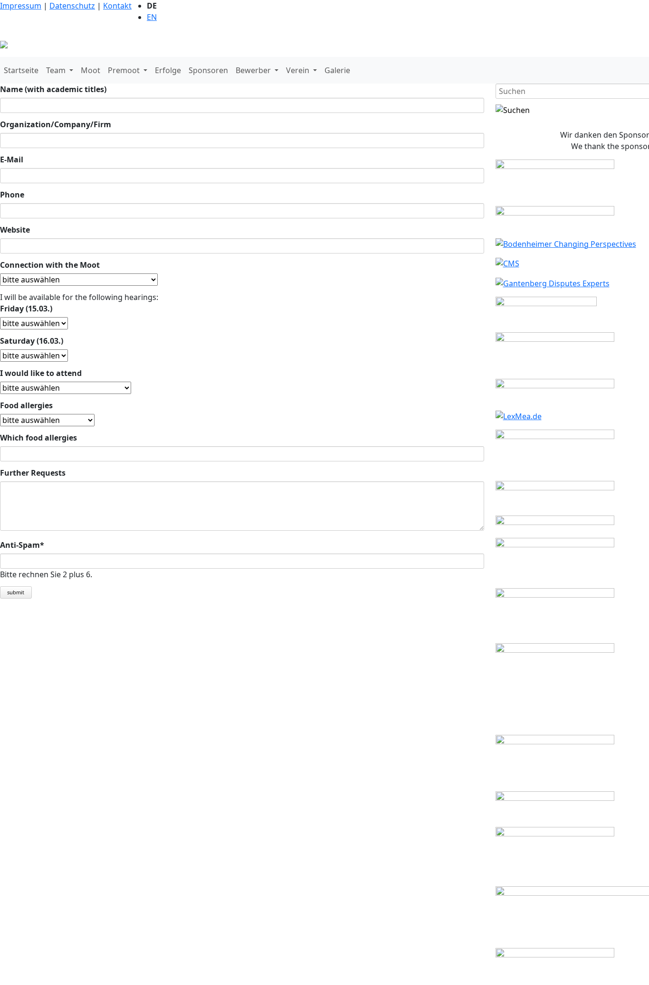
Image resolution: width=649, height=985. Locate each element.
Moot (90, 70)
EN (152, 17)
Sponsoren (208, 70)
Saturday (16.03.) (31, 341)
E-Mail (11, 159)
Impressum (20, 5)
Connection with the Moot (50, 265)
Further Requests (33, 473)
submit (15, 592)
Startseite (21, 70)
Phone (12, 194)
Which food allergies (38, 437)
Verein (298, 70)
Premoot (125, 70)
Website (15, 230)
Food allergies (26, 405)
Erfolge (168, 70)
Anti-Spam (22, 544)
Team (56, 70)
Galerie (337, 70)
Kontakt (117, 5)
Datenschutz (72, 5)
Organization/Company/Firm (55, 124)
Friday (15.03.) (26, 308)
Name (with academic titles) (53, 89)
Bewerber (254, 70)
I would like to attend (41, 373)
